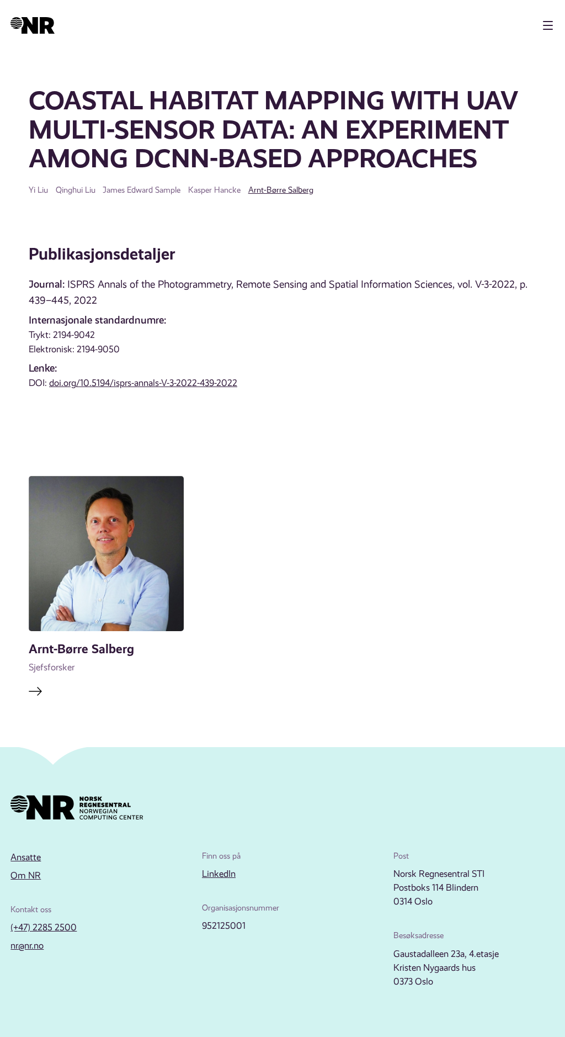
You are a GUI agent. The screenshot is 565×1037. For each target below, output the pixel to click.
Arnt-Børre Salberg (280, 190)
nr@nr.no (27, 945)
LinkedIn (219, 874)
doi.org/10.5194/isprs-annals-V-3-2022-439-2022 (143, 383)
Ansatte (25, 857)
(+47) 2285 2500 (43, 927)
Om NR (25, 875)
